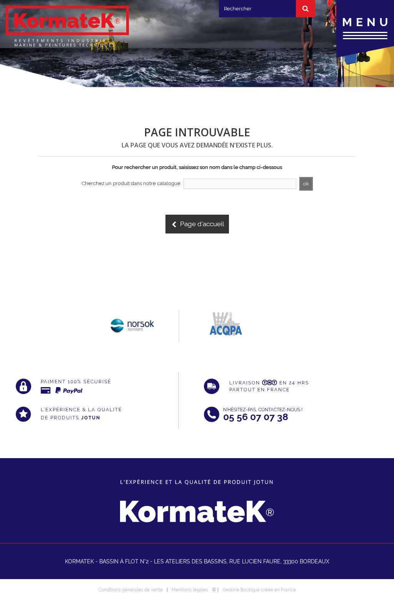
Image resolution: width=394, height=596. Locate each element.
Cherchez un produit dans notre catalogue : (132, 183)
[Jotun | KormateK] (67, 26)
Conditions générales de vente (130, 590)
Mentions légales (190, 590)
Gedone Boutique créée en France (259, 590)
